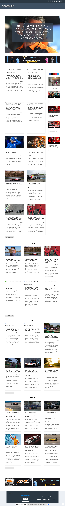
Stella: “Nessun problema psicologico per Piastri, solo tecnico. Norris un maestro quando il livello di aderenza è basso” (32, 32)
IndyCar (47, 6)
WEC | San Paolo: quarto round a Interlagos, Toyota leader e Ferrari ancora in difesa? (51, 372)
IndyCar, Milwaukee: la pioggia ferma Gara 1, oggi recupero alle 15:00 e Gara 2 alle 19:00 (13, 109)
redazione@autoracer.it (26, 495)
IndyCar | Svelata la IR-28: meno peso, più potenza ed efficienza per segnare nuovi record (32, 448)
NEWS (32, 6)
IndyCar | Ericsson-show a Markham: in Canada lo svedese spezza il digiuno (52, 414)
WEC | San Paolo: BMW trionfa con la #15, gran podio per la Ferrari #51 (13, 371)
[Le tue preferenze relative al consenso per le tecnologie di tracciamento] (63, 504)
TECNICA (52, 6)
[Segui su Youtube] (54, 74)
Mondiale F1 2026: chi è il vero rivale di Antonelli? (54, 100)
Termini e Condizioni (25, 501)
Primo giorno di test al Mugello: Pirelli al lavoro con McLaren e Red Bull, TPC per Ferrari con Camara (32, 290)
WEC (43, 6)
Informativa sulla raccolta (21, 504)
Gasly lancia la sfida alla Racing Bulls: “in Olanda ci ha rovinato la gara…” (14, 151)
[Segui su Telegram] (58, 74)
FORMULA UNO (37, 6)
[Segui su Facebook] (50, 74)
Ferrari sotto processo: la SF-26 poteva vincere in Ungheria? (54, 115)
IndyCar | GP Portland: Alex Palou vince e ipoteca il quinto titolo (13, 448)
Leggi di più (32, 44)
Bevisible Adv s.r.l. (13, 493)
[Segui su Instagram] (56, 74)
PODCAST (58, 6)
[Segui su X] (52, 74)
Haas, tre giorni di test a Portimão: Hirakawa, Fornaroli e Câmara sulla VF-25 (36, 185)
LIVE (62, 6)
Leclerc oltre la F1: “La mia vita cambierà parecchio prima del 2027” (35, 108)
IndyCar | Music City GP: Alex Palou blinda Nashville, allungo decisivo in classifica (51, 448)
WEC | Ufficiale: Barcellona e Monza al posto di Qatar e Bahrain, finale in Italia (52, 337)
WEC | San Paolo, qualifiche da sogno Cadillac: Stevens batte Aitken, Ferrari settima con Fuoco (31, 373)
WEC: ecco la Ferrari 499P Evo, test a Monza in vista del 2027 (32, 329)
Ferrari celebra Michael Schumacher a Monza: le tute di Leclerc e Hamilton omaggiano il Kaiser (36, 219)
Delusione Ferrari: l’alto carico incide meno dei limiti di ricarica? (14, 185)
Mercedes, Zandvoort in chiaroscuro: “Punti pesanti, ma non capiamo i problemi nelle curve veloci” (14, 219)
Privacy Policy (26, 498)
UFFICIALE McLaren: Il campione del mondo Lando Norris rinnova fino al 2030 (35, 151)
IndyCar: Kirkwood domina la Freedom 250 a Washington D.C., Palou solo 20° (32, 414)
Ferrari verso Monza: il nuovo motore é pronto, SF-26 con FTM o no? (13, 287)
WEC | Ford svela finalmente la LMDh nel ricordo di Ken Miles (12, 329)
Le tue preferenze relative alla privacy (37, 504)
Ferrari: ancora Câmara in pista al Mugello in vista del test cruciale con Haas (51, 287)
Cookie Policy (25, 499)
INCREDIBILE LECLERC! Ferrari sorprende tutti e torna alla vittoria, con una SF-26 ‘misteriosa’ (54, 147)
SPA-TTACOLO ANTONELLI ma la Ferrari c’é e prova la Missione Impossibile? (54, 131)
